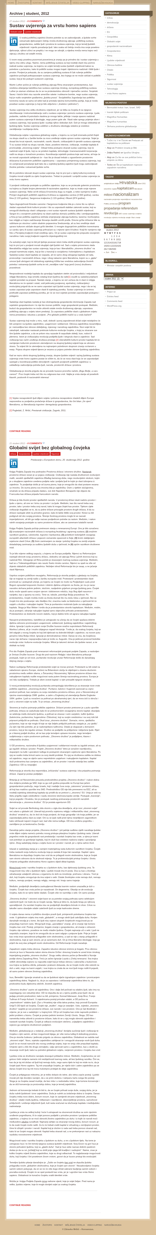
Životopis (23, 3)
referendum (129, 208)
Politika (110, 74)
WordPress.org (114, 306)
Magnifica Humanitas (117, 117)
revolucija (111, 213)
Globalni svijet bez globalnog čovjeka (49, 447)
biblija (117, 183)
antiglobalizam (109, 183)
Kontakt (38, 3)
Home (11, 3)
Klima (109, 55)
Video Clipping (81, 3)
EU (108, 32)
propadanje (112, 208)
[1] (69, 277)
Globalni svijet (16, 32)
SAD (120, 214)
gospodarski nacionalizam (119, 46)
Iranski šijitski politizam (118, 112)
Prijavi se (111, 291)
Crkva (110, 18)
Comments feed (114, 301)
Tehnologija (112, 88)
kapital (114, 189)
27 (107, 249)
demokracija (113, 22)
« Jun (106, 252)
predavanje (114, 204)
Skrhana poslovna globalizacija (122, 126)
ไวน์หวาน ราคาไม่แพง (117, 140)
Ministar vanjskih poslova (119, 265)
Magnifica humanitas (117, 121)
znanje (137, 217)
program (125, 203)
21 (110, 246)
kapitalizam (125, 188)
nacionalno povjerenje (112, 199)
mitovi (108, 195)
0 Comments (34, 21)
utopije (128, 217)
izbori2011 (107, 189)
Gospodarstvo (24, 454)
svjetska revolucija (118, 217)
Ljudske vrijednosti (32, 32)
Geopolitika (112, 37)
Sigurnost (55, 454)
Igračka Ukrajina (131, 152)
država (13, 454)
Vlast (133, 217)
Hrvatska (128, 182)
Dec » (114, 252)
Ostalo (110, 70)
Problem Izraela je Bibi (126, 148)
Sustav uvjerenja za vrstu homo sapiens (52, 25)
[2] (57, 340)
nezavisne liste (136, 199)
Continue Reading (20, 431)
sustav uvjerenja (115, 84)
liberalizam (138, 189)
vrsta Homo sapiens (116, 93)
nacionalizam (126, 194)
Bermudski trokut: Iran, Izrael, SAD (123, 107)
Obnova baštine (114, 65)
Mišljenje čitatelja (57, 3)
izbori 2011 (142, 183)
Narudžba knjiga (103, 3)
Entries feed (113, 296)
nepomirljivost (126, 199)
